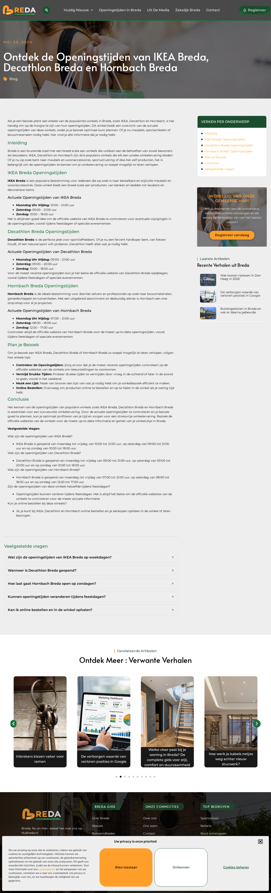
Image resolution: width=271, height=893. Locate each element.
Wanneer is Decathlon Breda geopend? (91, 570)
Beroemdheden (103, 833)
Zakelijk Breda (187, 10)
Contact (213, 10)
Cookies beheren (236, 867)
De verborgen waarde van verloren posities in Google (240, 293)
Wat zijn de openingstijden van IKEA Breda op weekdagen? (91, 557)
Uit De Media (158, 10)
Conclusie (212, 163)
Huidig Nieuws (76, 10)
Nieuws (97, 826)
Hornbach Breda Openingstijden (229, 151)
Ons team (150, 826)
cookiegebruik (46, 869)
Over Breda (100, 818)
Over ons (149, 818)
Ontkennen (181, 867)
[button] (260, 841)
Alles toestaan (126, 867)
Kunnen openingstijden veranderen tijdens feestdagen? (91, 597)
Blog (13, 79)
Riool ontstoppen (213, 833)
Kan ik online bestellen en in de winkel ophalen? (91, 610)
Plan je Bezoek (215, 157)
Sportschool (209, 818)
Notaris (205, 826)
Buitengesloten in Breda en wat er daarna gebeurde (240, 310)
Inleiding (211, 133)
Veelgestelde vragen (219, 169)
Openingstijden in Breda (120, 10)
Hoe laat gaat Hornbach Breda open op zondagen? (91, 584)
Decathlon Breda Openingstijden (229, 145)
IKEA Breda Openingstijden (225, 139)
